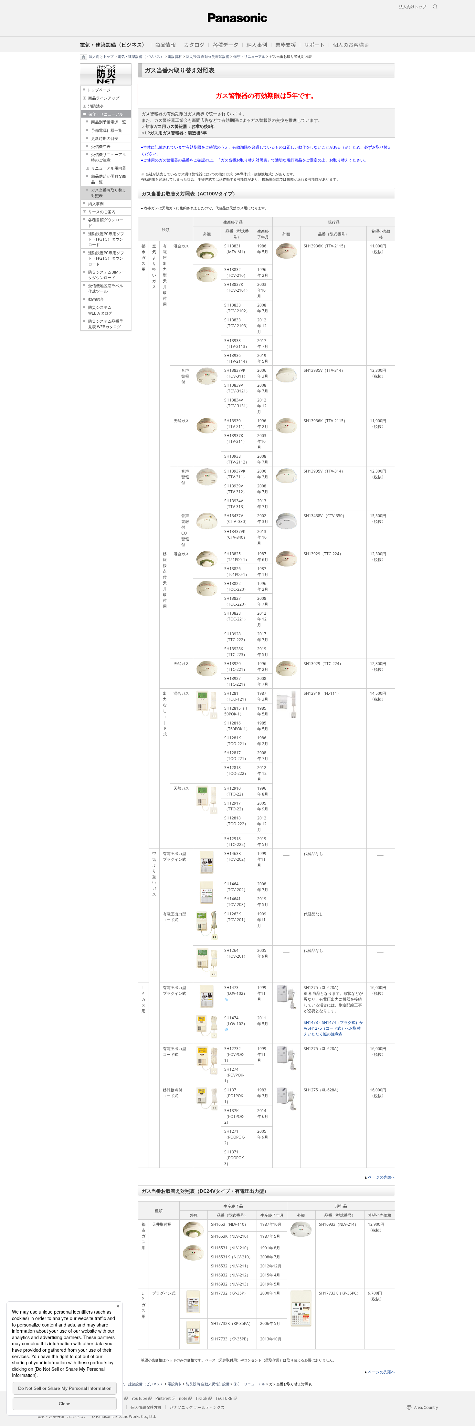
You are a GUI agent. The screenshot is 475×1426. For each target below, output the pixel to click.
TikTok (201, 1398)
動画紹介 (96, 299)
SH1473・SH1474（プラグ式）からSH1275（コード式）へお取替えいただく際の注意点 (333, 1028)
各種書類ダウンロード (105, 222)
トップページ (99, 90)
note (183, 1398)
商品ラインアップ (103, 98)
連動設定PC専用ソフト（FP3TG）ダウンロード (106, 239)
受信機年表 (101, 146)
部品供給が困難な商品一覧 (108, 178)
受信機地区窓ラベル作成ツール (105, 288)
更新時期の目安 (104, 138)
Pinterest (163, 1398)
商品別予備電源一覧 (108, 122)
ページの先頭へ (381, 1177)
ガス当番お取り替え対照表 (108, 192)
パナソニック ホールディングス (197, 1407)
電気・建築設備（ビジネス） (141, 56)
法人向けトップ (101, 56)
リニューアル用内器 (108, 168)
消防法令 (96, 106)
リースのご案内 (101, 211)
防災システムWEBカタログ (100, 310)
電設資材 (175, 56)
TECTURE (224, 1398)
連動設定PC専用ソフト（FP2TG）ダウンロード (106, 258)
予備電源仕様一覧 (106, 130)
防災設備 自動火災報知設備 (207, 56)
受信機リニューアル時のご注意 (108, 157)
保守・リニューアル (249, 56)
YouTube (139, 1398)
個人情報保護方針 (146, 1407)
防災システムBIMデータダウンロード (107, 274)
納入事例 (96, 203)
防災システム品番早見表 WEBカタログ (105, 323)
